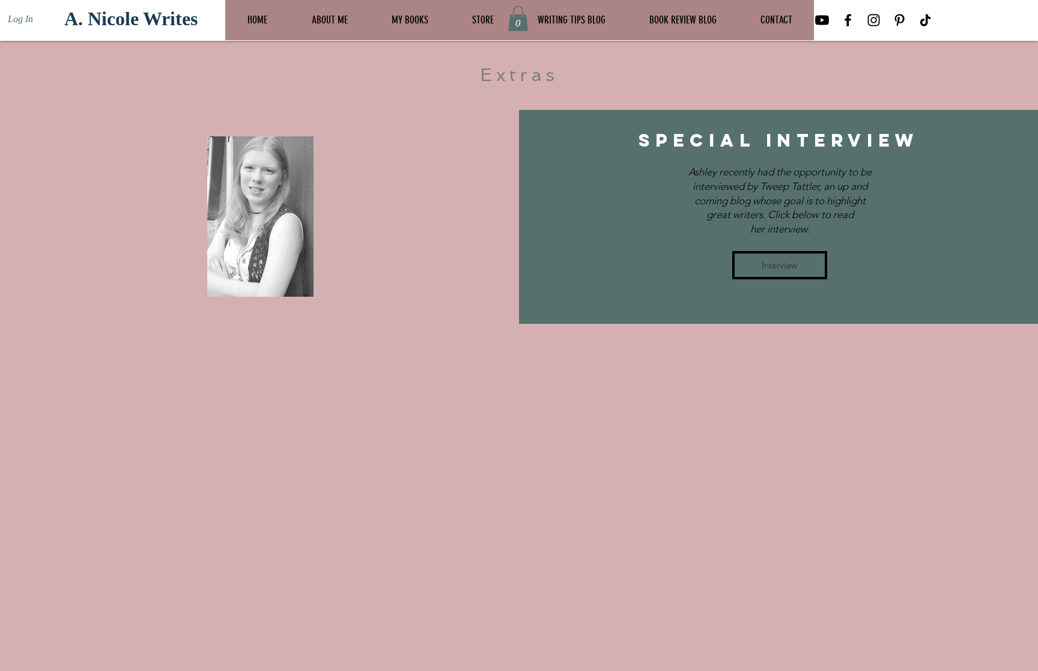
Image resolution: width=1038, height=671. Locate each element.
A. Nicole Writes (131, 18)
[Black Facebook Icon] (848, 20)
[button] (518, 18)
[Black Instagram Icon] (874, 20)
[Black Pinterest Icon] (899, 20)
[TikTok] (925, 20)
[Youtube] (822, 20)
